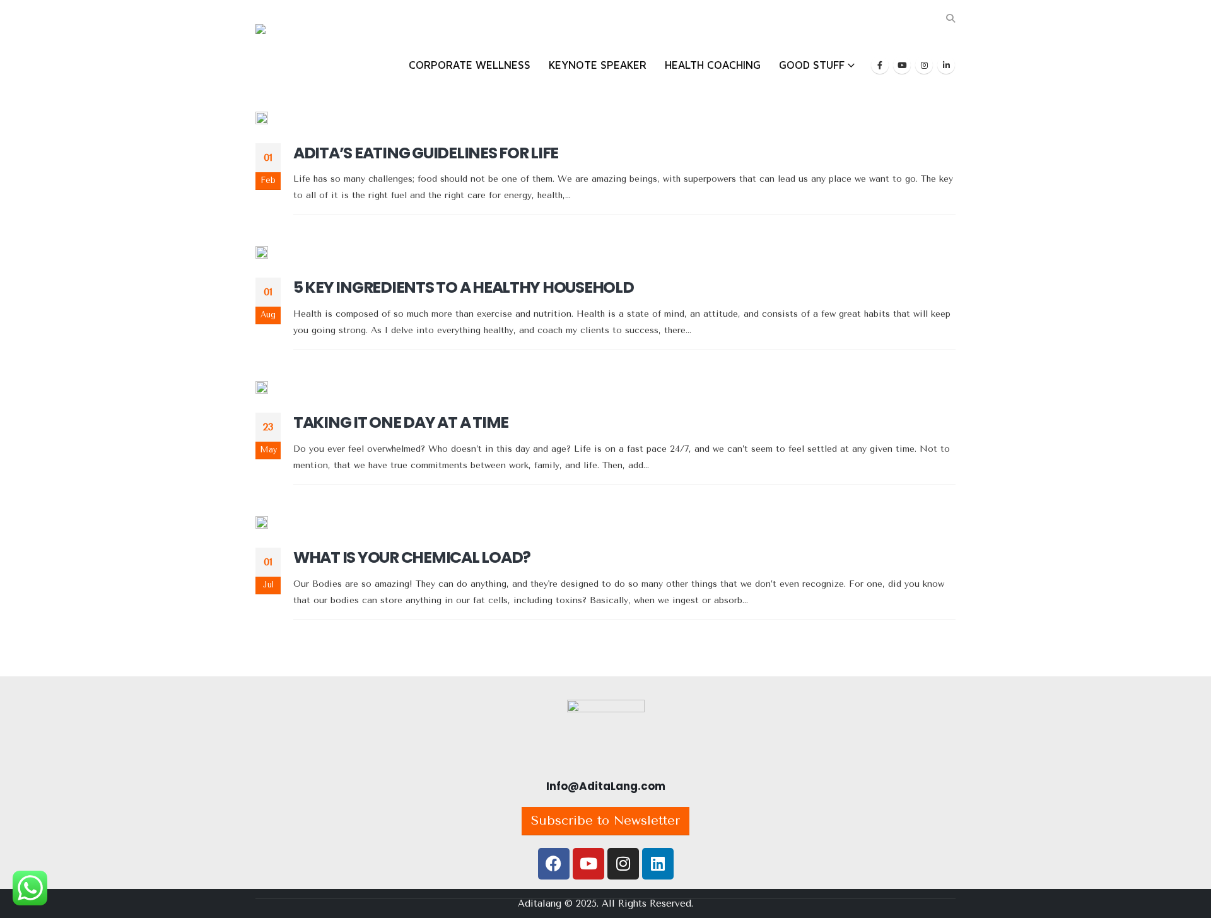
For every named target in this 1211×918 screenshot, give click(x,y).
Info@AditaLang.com (605, 786)
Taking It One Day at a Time (400, 422)
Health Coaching (713, 65)
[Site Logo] (296, 55)
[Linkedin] (658, 864)
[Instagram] (924, 65)
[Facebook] (880, 65)
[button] (950, 19)
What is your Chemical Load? (411, 557)
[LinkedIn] (946, 65)
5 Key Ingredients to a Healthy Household (463, 287)
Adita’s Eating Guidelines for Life (425, 153)
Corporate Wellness (469, 65)
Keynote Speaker (597, 65)
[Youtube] (902, 65)
